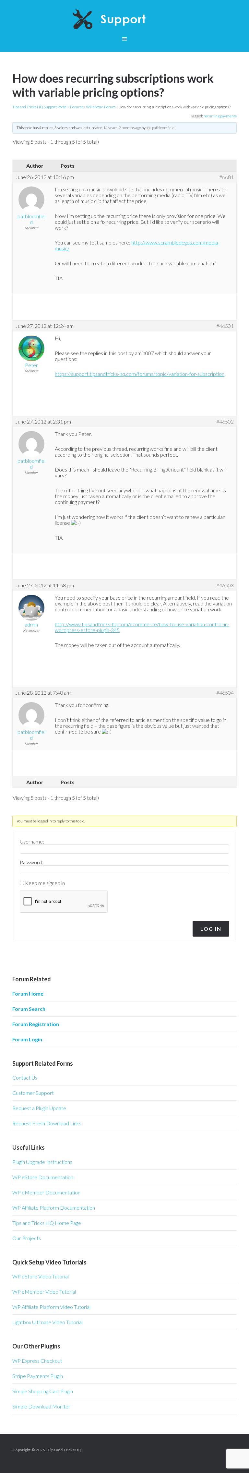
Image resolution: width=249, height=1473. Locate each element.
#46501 (225, 326)
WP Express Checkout (37, 1361)
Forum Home (27, 993)
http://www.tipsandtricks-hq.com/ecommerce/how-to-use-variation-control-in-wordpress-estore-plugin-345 (142, 627)
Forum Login (27, 1039)
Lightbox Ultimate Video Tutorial (47, 1322)
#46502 (225, 422)
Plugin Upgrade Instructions (42, 1162)
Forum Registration (35, 1024)
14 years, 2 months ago (122, 127)
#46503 (225, 585)
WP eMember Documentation (46, 1192)
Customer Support (33, 1093)
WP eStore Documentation (42, 1177)
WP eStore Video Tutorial (40, 1276)
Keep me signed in (45, 883)
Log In (210, 929)
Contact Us (24, 1077)
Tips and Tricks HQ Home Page (46, 1223)
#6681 (226, 177)
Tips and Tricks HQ (64, 1449)
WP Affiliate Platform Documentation (53, 1207)
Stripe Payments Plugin (37, 1376)
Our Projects (26, 1238)
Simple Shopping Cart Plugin (42, 1391)
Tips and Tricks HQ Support (124, 19)
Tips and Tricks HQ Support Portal (39, 106)
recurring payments (220, 116)
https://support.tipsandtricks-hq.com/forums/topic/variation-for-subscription (139, 374)
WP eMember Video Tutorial (44, 1291)
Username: (32, 841)
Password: (31, 862)
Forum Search (28, 1009)
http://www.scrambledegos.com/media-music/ (137, 245)
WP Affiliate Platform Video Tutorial (51, 1307)
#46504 (225, 693)
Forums (76, 106)
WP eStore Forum (101, 106)
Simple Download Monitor (41, 1406)
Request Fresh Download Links (46, 1123)
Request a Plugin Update (39, 1108)
